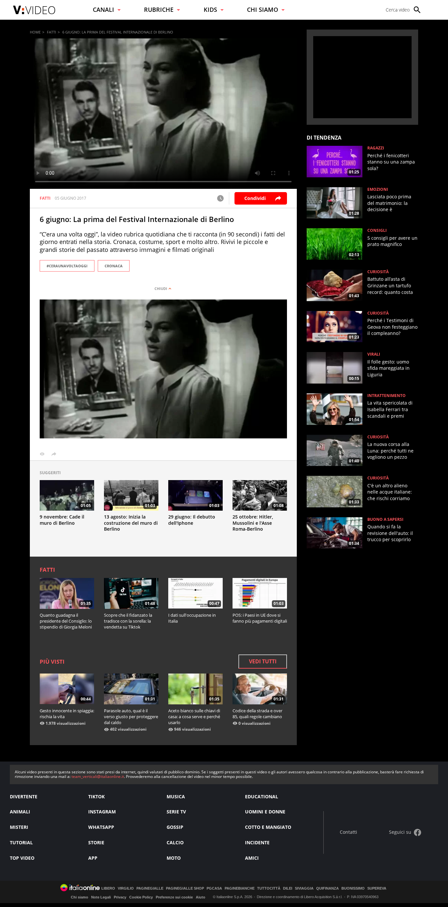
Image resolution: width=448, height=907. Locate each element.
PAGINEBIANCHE (240, 888)
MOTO (174, 858)
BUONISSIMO (353, 888)
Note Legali (101, 897)
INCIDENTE (257, 842)
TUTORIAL (21, 842)
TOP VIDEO (22, 858)
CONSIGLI (377, 230)
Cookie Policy (141, 897)
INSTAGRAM (102, 811)
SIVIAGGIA (304, 888)
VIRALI (373, 354)
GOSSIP (175, 827)
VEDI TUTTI (262, 661)
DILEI (287, 888)
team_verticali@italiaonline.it (97, 776)
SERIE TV (176, 811)
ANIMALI (20, 811)
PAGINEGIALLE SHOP (185, 888)
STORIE (96, 842)
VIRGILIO (126, 888)
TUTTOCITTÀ (268, 888)
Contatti (348, 832)
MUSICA (176, 796)
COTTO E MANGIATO (268, 827)
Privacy (120, 897)
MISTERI (19, 827)
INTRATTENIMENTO (386, 395)
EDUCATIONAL (261, 796)
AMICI (252, 858)
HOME (35, 32)
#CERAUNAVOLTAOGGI (67, 265)
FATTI (51, 32)
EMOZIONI (377, 189)
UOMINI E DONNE (265, 811)
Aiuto (200, 897)
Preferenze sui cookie (174, 897)
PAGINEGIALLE (149, 888)
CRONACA (114, 265)
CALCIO (175, 842)
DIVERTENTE (23, 796)
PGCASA (214, 888)
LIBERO (108, 888)
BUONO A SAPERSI (385, 519)
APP (92, 858)
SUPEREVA (376, 888)
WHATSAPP (101, 827)
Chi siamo (79, 897)
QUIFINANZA (327, 888)
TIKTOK (96, 796)
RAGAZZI (375, 148)
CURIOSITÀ (378, 272)
